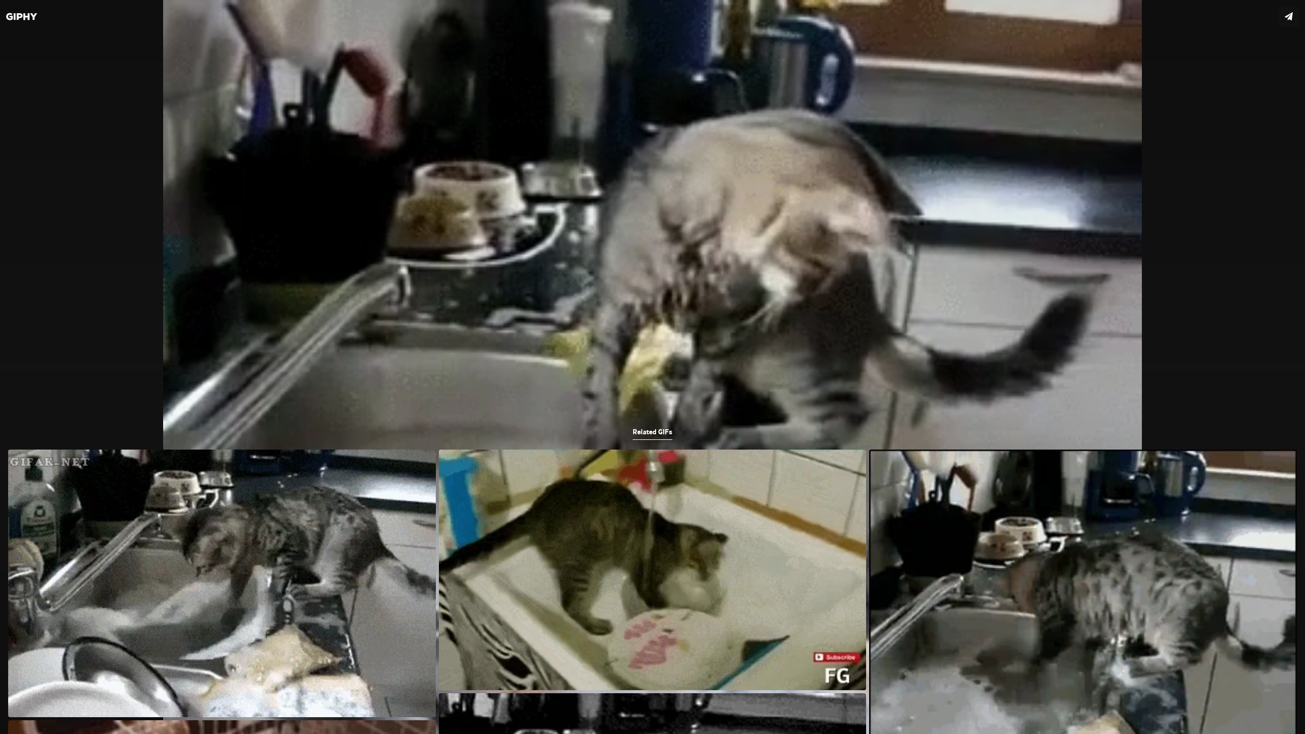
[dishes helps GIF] (652, 367)
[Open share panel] (1288, 16)
